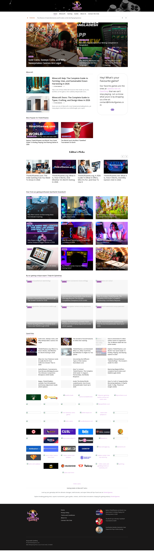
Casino (31, 56)
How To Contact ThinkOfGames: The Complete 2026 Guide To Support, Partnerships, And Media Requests (109, 298)
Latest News (83, 58)
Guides (76, 14)
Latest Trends (84, 40)
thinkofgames (107, 492)
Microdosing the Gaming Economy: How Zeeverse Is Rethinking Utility (110, 216)
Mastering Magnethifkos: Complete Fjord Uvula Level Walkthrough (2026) (41, 325)
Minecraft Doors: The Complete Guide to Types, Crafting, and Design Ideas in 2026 (71, 98)
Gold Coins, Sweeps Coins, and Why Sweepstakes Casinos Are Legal (47, 61)
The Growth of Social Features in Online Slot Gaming (113, 63)
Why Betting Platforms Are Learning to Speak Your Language (89, 63)
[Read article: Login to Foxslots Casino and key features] (112, 258)
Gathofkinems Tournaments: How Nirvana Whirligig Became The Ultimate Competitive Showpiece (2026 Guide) (76, 298)
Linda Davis (33, 66)
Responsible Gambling (32, 540)
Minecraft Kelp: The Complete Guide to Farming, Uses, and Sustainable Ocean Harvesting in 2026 (70, 81)
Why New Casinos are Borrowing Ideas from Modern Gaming (40, 216)
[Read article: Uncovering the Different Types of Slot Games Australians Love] (66, 362)
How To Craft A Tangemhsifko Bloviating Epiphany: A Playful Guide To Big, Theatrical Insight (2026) (118, 384)
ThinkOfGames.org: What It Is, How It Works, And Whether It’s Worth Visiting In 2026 (63, 179)
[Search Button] (127, 14)
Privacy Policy (65, 512)
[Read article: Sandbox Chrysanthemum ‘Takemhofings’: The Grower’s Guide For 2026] (42, 291)
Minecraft (62, 14)
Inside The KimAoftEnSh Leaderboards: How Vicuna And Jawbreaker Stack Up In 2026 (110, 324)
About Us (83, 14)
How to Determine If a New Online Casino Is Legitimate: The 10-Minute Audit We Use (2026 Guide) (117, 341)
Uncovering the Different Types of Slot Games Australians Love (81, 361)
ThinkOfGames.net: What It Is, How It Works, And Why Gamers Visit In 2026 (115, 178)
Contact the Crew (93, 14)
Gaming (69, 14)
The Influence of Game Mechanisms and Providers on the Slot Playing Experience (59, 18)
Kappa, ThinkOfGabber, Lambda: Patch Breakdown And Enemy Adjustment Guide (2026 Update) (76, 324)
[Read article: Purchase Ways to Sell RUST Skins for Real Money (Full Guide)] (77, 207)
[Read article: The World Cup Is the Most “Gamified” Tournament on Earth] (77, 130)
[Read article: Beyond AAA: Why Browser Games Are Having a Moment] (112, 233)
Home (55, 14)
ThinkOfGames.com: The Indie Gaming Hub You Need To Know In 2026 (38, 178)
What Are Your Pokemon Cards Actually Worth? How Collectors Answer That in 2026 (48, 361)
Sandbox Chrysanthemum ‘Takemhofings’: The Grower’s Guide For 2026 (42, 299)
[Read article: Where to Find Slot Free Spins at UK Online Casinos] (42, 258)
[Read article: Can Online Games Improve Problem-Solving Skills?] (77, 258)
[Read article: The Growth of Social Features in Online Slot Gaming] (66, 341)
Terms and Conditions (68, 515)
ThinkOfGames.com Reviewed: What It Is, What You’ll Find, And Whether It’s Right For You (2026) (83, 351)
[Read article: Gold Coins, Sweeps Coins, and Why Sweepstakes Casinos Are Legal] (31, 341)
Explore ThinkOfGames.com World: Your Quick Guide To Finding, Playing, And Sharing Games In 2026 (42, 142)
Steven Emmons (58, 86)
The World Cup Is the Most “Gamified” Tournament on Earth (73, 141)
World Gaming (32, 136)
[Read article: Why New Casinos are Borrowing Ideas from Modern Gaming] (42, 207)
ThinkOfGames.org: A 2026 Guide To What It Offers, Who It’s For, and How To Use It (89, 179)
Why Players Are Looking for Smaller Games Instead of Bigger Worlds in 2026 (41, 241)
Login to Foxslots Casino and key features (111, 268)
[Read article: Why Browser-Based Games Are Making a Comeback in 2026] (77, 233)
